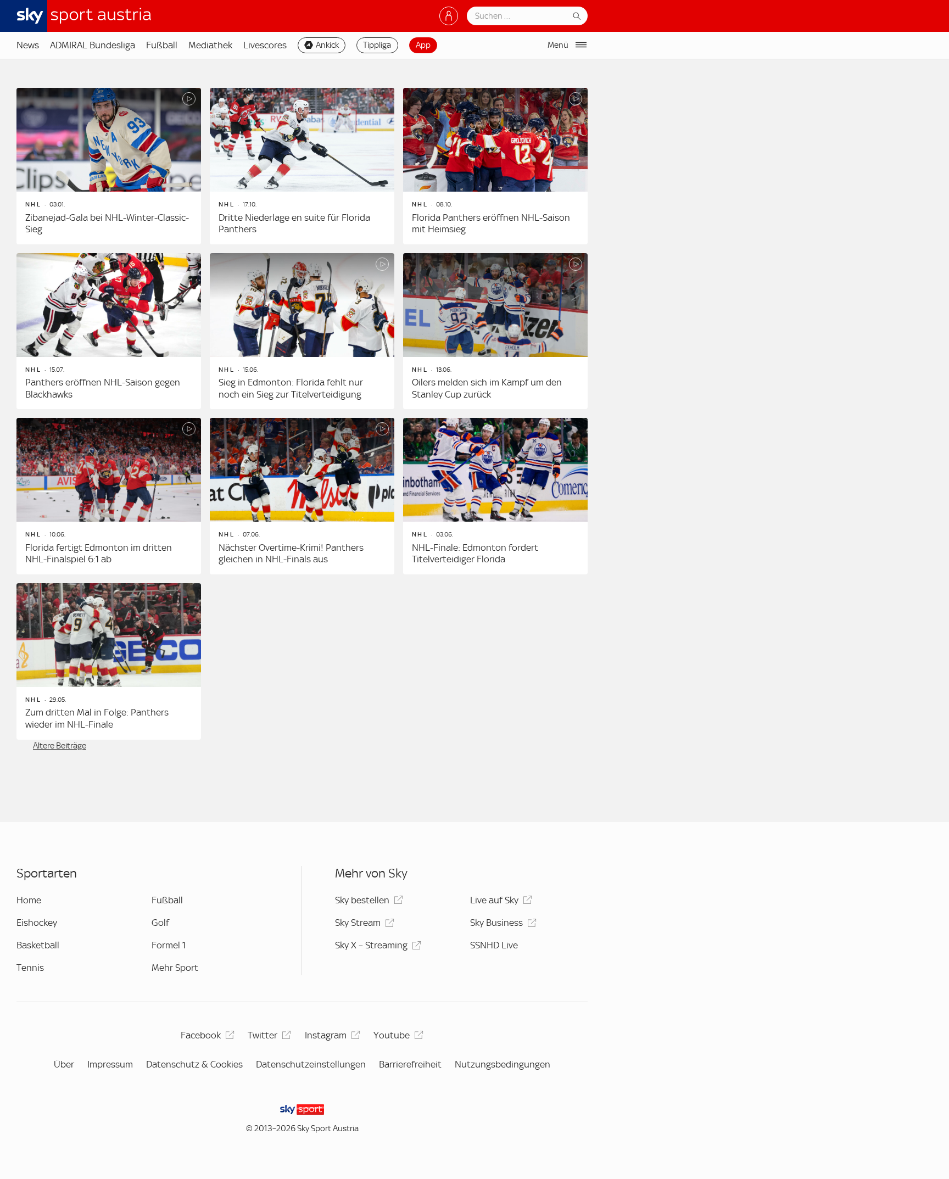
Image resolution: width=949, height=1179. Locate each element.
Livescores (265, 45)
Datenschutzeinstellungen (311, 1064)
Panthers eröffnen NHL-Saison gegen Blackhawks (102, 388)
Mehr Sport (175, 967)
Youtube (391, 1035)
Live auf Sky (494, 900)
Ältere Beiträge (59, 746)
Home (28, 900)
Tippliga (377, 45)
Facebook (201, 1035)
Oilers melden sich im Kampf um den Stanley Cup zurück (487, 388)
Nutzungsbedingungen (502, 1064)
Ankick (327, 45)
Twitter (262, 1035)
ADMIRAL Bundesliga (92, 45)
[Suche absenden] (577, 16)
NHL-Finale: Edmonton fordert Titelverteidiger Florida (475, 553)
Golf (160, 922)
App (423, 45)
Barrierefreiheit (410, 1064)
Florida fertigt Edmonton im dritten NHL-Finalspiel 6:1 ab (98, 553)
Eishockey (36, 922)
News (27, 45)
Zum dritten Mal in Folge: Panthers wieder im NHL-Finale (97, 718)
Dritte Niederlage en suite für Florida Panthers (294, 223)
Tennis (30, 967)
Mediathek (210, 45)
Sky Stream (358, 922)
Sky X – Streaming (371, 945)
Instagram (326, 1035)
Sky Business (496, 922)
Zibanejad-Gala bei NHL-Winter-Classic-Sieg (107, 223)
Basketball (37, 945)
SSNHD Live (494, 945)
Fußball (161, 45)
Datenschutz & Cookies (194, 1064)
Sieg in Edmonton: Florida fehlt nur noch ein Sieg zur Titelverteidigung (291, 388)
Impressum (110, 1064)
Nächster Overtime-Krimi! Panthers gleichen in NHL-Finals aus (291, 553)
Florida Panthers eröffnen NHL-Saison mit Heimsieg (491, 223)
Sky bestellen (362, 900)
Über (64, 1064)
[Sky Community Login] (448, 16)
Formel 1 (169, 945)
